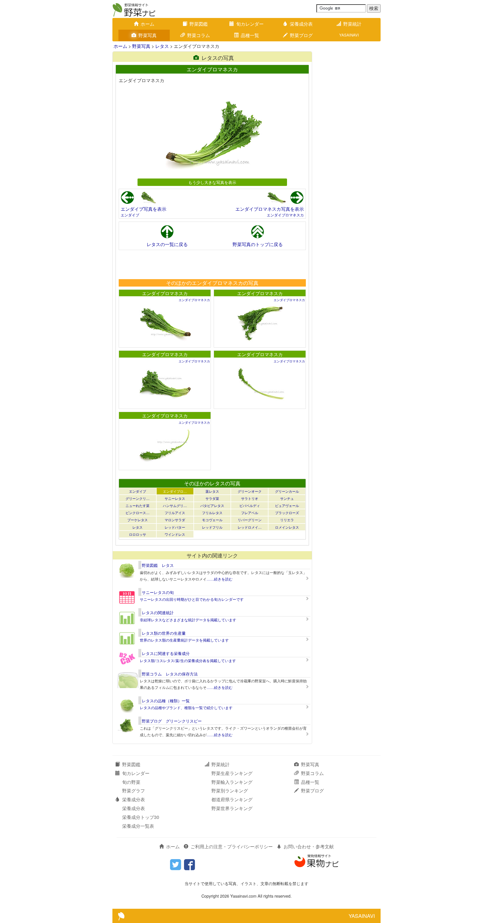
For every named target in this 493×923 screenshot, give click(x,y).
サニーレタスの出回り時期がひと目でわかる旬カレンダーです (192, 599)
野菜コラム (198, 35)
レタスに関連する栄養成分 (166, 653)
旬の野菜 (131, 782)
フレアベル (249, 512)
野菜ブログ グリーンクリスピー (172, 721)
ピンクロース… (137, 512)
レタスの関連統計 (158, 612)
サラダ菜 (212, 498)
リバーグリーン (250, 519)
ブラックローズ (287, 512)
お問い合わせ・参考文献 (309, 846)
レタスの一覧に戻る (167, 244)
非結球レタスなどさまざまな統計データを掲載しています (188, 619)
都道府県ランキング (231, 799)
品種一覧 (250, 35)
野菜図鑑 (198, 24)
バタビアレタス (212, 505)
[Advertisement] (212, 264)
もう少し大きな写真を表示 (212, 182)
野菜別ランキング (229, 790)
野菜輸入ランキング (231, 782)
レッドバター (175, 527)
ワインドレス (175, 534)
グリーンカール (287, 491)
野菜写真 (147, 35)
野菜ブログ (301, 35)
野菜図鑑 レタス (158, 565)
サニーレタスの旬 (158, 592)
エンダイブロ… (175, 491)
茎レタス (212, 491)
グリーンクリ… (137, 498)
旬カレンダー (250, 24)
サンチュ (287, 498)
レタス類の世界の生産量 (164, 633)
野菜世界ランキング (231, 808)
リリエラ (287, 519)
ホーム (147, 24)
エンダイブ (130, 215)
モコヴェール (212, 519)
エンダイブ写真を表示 (143, 209)
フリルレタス (212, 512)
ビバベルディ (249, 505)
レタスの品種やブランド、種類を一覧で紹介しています (186, 707)
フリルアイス (175, 512)
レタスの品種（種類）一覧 (166, 700)
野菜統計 (352, 24)
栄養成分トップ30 (140, 817)
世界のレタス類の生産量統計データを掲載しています (184, 640)
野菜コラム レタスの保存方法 (170, 674)
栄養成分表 (301, 24)
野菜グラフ (133, 790)
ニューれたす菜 (137, 505)
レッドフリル (212, 527)
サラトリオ (249, 498)
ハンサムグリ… (175, 505)
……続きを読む (220, 579)
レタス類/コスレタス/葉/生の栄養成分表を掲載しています (188, 660)
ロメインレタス (287, 527)
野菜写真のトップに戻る (258, 244)
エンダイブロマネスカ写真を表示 (269, 209)
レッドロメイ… (250, 527)
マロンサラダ (175, 519)
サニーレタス (175, 498)
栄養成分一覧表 (138, 826)
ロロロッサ (137, 534)
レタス (162, 46)
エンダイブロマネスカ (285, 215)
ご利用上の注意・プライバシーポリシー (232, 846)
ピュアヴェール (287, 505)
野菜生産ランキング (231, 773)
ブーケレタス (137, 519)
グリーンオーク (250, 491)
